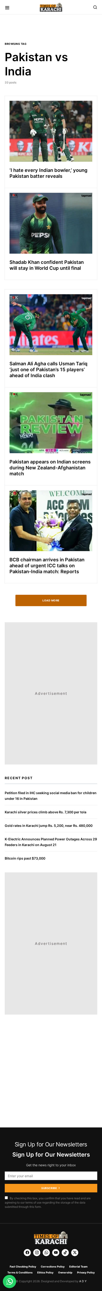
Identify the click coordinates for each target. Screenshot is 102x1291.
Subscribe (49, 1188)
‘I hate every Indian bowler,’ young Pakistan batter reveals (48, 173)
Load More (51, 600)
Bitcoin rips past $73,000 (25, 858)
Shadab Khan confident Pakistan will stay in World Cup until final (46, 265)
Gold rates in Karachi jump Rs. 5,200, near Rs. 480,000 (49, 826)
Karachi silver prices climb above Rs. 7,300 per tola (45, 812)
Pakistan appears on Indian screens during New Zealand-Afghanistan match (50, 467)
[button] (7, 7)
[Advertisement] (23, 1275)
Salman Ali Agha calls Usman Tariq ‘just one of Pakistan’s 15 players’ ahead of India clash (48, 369)
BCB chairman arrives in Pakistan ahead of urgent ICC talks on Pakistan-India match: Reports (46, 565)
